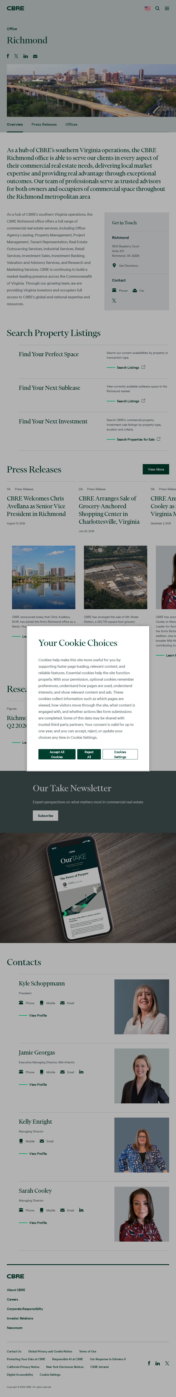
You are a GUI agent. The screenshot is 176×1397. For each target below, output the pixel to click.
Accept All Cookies (57, 754)
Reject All (89, 754)
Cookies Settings (120, 754)
